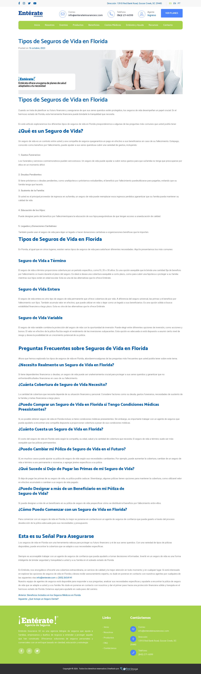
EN (174, 3)
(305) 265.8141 (65, 577)
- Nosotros (107, 632)
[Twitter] (29, 3)
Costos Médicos (112, 25)
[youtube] (34, 3)
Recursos (153, 25)
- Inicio (105, 627)
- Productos (108, 637)
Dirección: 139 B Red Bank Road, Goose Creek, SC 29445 (134, 3)
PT (179, 3)
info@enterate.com (46, 577)
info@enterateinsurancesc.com (153, 631)
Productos (78, 25)
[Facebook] (19, 3)
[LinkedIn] (24, 3)
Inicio (37, 25)
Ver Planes (171, 13)
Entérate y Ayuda (135, 25)
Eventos (63, 25)
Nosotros (49, 25)
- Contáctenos (109, 648)
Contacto (168, 25)
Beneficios (93, 25)
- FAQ (105, 643)
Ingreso (151, 15)
